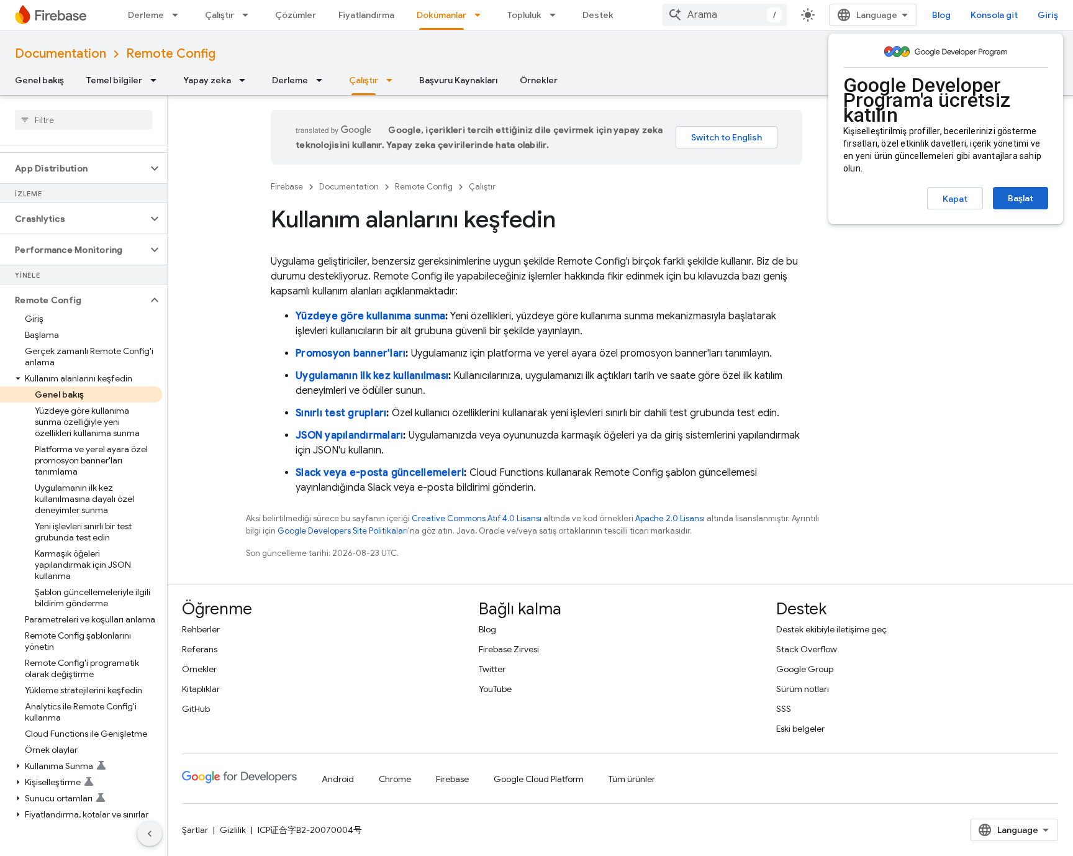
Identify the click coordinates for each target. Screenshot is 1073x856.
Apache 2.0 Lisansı (670, 518)
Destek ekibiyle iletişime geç (831, 629)
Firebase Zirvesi (509, 649)
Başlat (1020, 198)
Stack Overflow (806, 649)
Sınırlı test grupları (341, 413)
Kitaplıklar (201, 688)
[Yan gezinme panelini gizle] (149, 833)
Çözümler (295, 14)
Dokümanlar (441, 14)
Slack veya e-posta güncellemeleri (380, 473)
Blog (941, 14)
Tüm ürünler (632, 779)
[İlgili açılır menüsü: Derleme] (179, 15)
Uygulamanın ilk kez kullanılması (372, 376)
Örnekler (539, 80)
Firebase (287, 186)
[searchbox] (83, 120)
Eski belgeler (800, 728)
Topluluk (524, 14)
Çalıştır (219, 14)
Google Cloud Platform (539, 779)
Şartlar (195, 830)
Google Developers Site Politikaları (343, 531)
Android (338, 779)
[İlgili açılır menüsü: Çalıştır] (249, 15)
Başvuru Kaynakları (458, 80)
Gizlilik (233, 830)
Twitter (492, 669)
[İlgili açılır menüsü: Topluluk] (556, 15)
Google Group (804, 669)
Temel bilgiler (114, 80)
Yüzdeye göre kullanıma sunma (370, 316)
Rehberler (201, 629)
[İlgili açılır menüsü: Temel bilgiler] (157, 80)
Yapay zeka (207, 80)
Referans (199, 649)
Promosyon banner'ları (350, 353)
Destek (597, 14)
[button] (73, 168)
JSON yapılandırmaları (349, 435)
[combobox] (725, 15)
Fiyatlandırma (366, 14)
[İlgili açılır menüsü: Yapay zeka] (246, 80)
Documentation (60, 53)
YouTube (495, 688)
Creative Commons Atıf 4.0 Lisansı (476, 518)
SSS (783, 708)
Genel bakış (39, 80)
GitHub (196, 708)
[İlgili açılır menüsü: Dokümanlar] (481, 15)
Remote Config (170, 53)
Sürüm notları (802, 688)
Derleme (146, 14)
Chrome (395, 779)
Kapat (955, 198)
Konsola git (994, 14)
